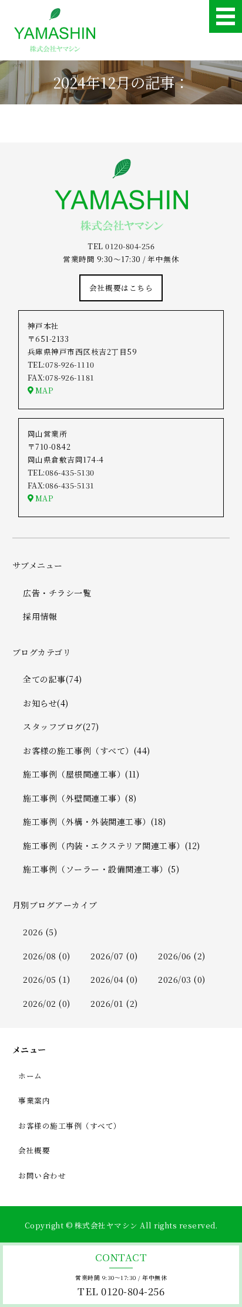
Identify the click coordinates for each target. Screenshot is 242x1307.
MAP (44, 390)
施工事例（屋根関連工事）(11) (81, 774)
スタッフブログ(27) (61, 726)
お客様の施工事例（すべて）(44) (86, 750)
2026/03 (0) (182, 979)
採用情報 (40, 616)
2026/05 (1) (46, 979)
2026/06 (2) (182, 956)
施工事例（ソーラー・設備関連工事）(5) (101, 869)
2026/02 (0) (46, 1003)
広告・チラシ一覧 (57, 593)
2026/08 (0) (46, 956)
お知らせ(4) (46, 703)
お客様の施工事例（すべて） (70, 1125)
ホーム (30, 1075)
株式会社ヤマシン (106, 1225)
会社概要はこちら (121, 287)
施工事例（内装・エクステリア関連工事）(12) (111, 845)
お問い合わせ (42, 1175)
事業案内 (34, 1100)
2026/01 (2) (114, 1003)
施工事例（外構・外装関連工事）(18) (94, 821)
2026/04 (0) (114, 979)
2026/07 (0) (114, 956)
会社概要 (34, 1150)
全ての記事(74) (52, 679)
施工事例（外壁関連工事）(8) (80, 798)
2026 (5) (40, 932)
